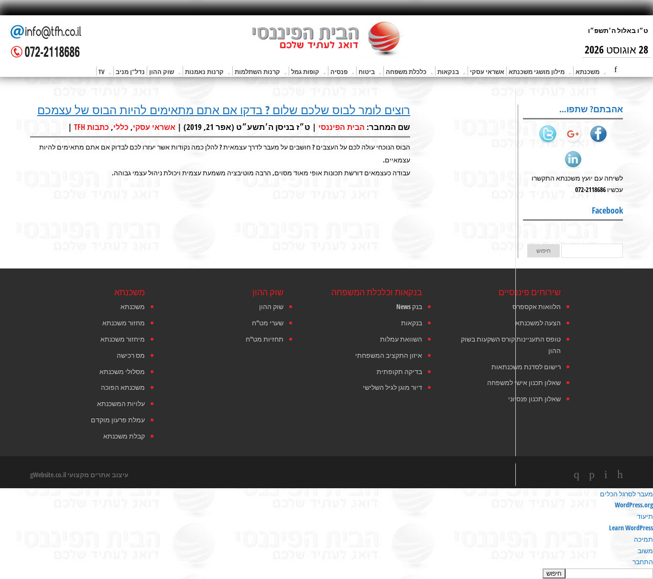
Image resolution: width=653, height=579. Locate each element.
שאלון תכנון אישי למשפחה (524, 382)
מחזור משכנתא (123, 322)
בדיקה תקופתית (399, 371)
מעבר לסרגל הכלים (626, 493)
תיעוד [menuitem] (645, 516)
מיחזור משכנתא (122, 338)
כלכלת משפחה (406, 71)
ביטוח (367, 71)
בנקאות (448, 71)
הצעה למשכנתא (538, 322)
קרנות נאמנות (204, 71)
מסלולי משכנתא (122, 371)
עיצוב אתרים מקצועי (98, 474)
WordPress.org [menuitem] (634, 504)
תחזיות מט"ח (264, 338)
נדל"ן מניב (130, 71)
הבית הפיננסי (341, 127)
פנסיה (339, 71)
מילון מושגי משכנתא (537, 71)
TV (101, 71)
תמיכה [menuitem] (643, 539)
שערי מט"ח (267, 322)
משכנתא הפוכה (123, 387)
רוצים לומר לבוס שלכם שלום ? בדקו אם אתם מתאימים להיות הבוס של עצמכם (223, 110)
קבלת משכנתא (124, 435)
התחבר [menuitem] (642, 561)
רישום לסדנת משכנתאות (526, 366)
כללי (121, 127)
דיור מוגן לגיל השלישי (392, 387)
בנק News (409, 306)
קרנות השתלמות (257, 71)
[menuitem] (326, 573)
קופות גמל (305, 71)
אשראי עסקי (487, 71)
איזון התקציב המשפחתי (388, 355)
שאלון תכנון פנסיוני (534, 398)
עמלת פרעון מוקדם (118, 419)
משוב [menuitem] (645, 550)
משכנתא (587, 71)
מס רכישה (131, 355)
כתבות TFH (91, 127)
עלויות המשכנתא (121, 403)
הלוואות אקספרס (536, 306)
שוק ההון (161, 71)
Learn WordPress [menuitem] (631, 527)
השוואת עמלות (401, 338)
